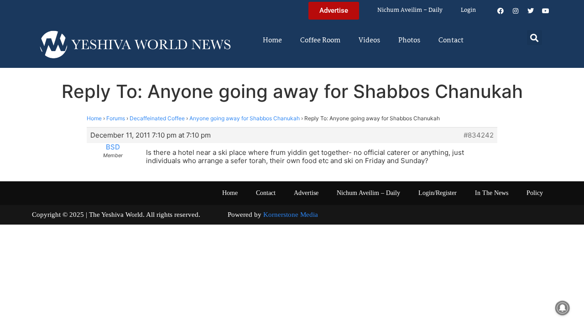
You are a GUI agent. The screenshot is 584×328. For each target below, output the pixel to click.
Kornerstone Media (290, 214)
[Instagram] (515, 11)
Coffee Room (320, 40)
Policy (535, 193)
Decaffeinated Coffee (157, 118)
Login (468, 10)
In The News (491, 193)
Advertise (306, 193)
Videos (369, 40)
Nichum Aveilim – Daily (410, 10)
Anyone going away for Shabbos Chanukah (244, 118)
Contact (451, 40)
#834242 (479, 135)
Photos (409, 40)
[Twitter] (530, 11)
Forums (115, 118)
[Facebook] (500, 11)
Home (272, 40)
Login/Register (437, 193)
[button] (534, 37)
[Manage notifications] (562, 308)
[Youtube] (545, 11)
